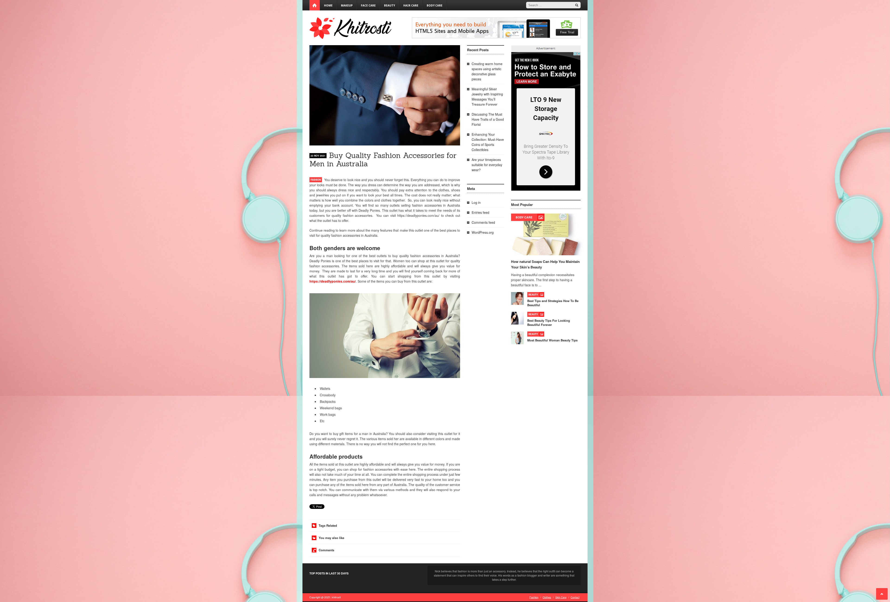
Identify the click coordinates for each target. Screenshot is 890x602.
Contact (575, 597)
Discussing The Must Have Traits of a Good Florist (488, 119)
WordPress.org (483, 232)
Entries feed (480, 212)
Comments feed (483, 222)
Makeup (347, 5)
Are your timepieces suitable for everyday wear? (487, 164)
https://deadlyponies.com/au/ (332, 281)
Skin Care (560, 597)
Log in (476, 202)
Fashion (316, 179)
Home (328, 5)
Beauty (389, 5)
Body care (434, 5)
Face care (368, 5)
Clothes (547, 597)
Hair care (410, 5)
